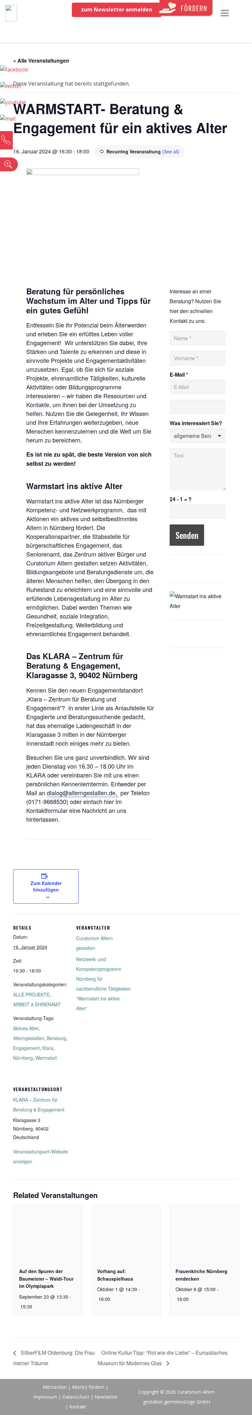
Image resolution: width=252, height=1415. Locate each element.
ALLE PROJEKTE (31, 994)
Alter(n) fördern (88, 1387)
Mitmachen (55, 1387)
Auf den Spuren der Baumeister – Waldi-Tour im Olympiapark (46, 1278)
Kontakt (77, 1407)
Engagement (26, 1048)
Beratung (56, 1038)
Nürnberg (23, 1057)
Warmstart (46, 1057)
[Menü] (225, 13)
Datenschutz (75, 1397)
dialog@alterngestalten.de (81, 792)
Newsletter (106, 1397)
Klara (47, 1048)
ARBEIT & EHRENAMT (37, 1004)
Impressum (45, 1397)
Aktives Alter (25, 1028)
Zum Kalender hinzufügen (46, 886)
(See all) (170, 151)
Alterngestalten (28, 1038)
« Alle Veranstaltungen (41, 60)
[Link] (11, 13)
